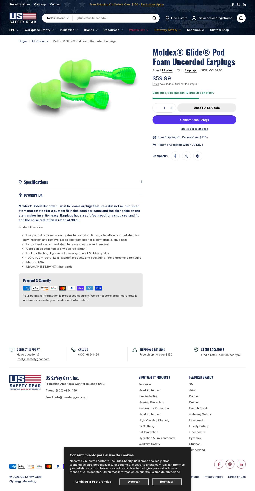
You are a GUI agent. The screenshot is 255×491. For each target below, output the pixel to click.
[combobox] (101, 18)
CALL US (83, 349)
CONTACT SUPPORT (28, 349)
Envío (156, 84)
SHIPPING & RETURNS (152, 349)
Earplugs (191, 70)
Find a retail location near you (221, 355)
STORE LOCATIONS (212, 349)
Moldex (167, 70)
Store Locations (19, 4)
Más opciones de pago (194, 129)
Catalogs (40, 4)
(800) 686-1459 (88, 354)
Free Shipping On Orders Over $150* (183, 137)
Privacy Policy (213, 477)
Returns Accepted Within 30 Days (180, 145)
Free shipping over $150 (156, 354)
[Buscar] (154, 18)
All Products (40, 41)
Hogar (23, 41)
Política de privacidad (165, 472)
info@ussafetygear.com (71, 397)
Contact (55, 4)
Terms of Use (237, 477)
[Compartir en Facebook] (175, 156)
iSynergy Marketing (22, 481)
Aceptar (134, 481)
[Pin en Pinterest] (197, 156)
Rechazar (167, 481)
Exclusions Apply (152, 4)
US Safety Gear (30, 477)
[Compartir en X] (186, 156)
